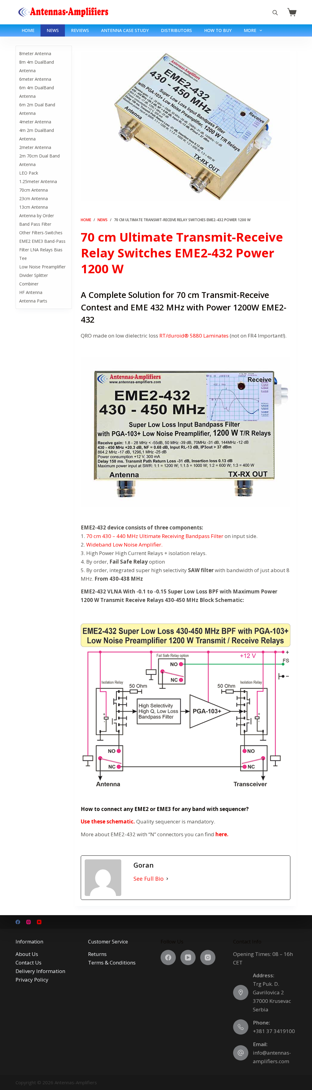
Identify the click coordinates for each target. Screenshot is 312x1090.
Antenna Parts (33, 301)
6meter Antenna (35, 79)
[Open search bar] (275, 12)
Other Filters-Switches (40, 232)
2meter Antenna (35, 147)
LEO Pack (28, 173)
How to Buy (218, 30)
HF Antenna (30, 292)
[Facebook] (18, 922)
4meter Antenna (35, 122)
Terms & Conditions (112, 962)
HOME (28, 30)
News (53, 30)
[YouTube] (39, 922)
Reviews (80, 30)
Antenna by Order (36, 215)
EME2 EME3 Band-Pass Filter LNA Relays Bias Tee (42, 249)
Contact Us (28, 962)
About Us (27, 953)
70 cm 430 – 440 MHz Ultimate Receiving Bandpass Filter (154, 536)
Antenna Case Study (125, 30)
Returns (97, 953)
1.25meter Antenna (38, 181)
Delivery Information (40, 971)
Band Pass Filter (35, 224)
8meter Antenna (35, 53)
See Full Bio (148, 878)
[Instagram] (28, 922)
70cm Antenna (33, 190)
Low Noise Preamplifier (42, 267)
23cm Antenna (33, 198)
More (250, 30)
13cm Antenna (33, 207)
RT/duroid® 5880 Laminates (194, 335)
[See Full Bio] (167, 878)
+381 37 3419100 (274, 1031)
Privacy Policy (32, 979)
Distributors (176, 30)
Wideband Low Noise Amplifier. (124, 544)
